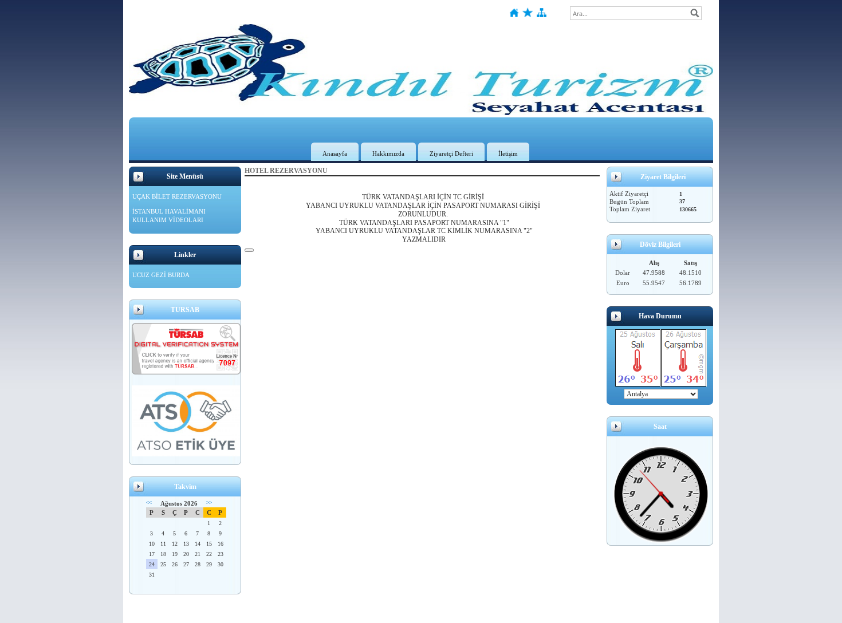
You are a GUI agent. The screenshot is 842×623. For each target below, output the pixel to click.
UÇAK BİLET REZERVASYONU (177, 196)
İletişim (508, 153)
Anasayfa (334, 153)
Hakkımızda (388, 153)
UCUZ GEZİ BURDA (161, 274)
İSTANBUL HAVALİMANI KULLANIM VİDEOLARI (169, 216)
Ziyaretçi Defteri (451, 153)
